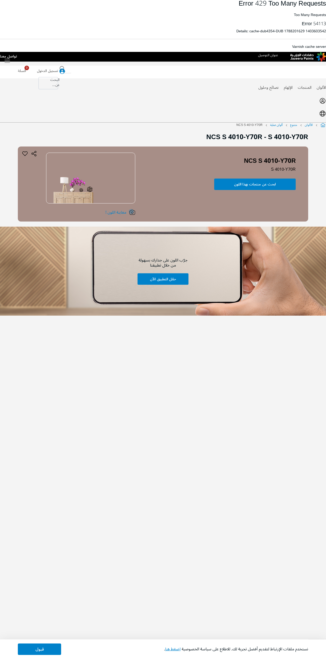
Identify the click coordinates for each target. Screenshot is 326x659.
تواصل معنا (8, 56)
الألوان (321, 87)
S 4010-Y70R (283, 169)
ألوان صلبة (276, 125)
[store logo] (308, 57)
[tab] (163, 100)
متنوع (293, 125)
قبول (39, 649)
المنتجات (304, 87)
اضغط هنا (173, 649)
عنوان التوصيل (268, 55)
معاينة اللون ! (115, 212)
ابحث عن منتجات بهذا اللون (255, 184)
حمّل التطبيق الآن (163, 279)
